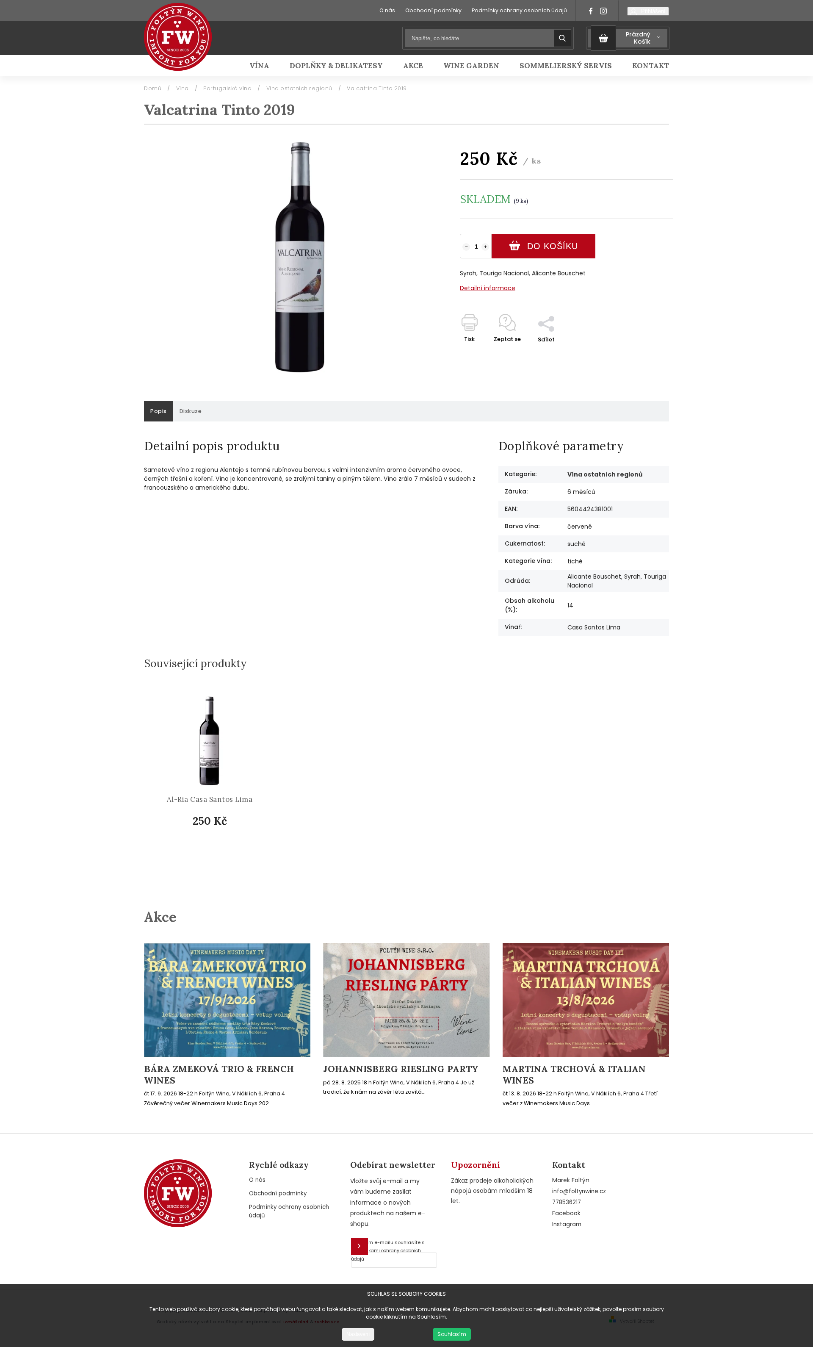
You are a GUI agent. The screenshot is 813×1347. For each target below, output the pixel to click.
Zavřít (645, 354)
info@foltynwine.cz (579, 1191)
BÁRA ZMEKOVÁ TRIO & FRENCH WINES (219, 1075)
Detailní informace (487, 288)
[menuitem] (264, 65)
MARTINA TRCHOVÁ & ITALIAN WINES (574, 1075)
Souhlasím (451, 1334)
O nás (387, 10)
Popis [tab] (158, 411)
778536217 (566, 1202)
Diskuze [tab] (191, 411)
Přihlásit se (359, 1246)
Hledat (562, 38)
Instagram (566, 1224)
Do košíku (552, 246)
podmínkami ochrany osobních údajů (386, 1254)
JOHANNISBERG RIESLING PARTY (400, 1069)
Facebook (566, 1213)
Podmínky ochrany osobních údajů (519, 10)
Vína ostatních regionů (604, 474)
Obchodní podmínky (433, 10)
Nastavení (358, 1334)
